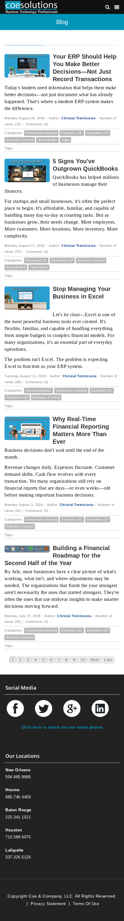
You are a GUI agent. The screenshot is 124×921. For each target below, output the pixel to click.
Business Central (19, 140)
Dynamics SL (71, 133)
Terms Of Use (86, 903)
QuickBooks (47, 140)
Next (95, 660)
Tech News (39, 267)
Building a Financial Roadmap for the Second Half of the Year (57, 555)
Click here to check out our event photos (62, 727)
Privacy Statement (48, 903)
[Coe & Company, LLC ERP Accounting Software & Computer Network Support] (31, 6)
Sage (65, 140)
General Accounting (41, 133)
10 (83, 660)
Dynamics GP (98, 133)
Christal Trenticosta (78, 118)
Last (108, 660)
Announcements (38, 390)
